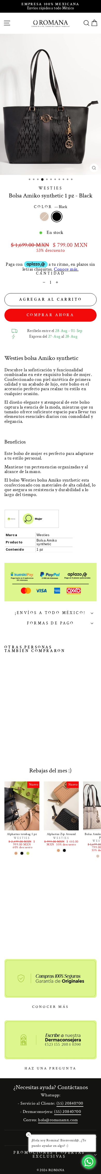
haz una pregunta (50, 1068)
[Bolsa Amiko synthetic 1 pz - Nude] (7, 725)
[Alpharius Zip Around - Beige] (58, 850)
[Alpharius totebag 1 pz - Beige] (16, 853)
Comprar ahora (51, 315)
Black (57, 216)
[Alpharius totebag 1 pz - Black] (22, 853)
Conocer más (50, 1007)
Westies (50, 188)
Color (50, 207)
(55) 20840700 (69, 1103)
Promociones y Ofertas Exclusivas (49, 1154)
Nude (44, 216)
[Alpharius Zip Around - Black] (64, 850)
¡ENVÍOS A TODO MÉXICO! (50, 612)
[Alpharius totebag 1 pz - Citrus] (28, 853)
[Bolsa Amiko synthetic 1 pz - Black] (13, 725)
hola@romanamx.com (58, 1120)
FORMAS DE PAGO (50, 623)
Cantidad (50, 274)
